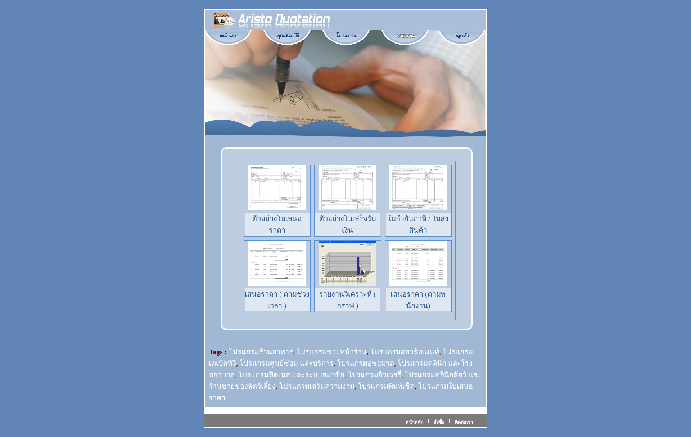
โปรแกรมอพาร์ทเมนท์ (404, 352)
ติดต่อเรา (464, 422)
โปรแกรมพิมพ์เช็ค (386, 386)
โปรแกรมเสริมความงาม (316, 386)
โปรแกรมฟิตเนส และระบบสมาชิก (291, 375)
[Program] (346, 35)
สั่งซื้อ (439, 422)
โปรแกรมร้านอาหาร (261, 352)
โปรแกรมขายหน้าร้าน (332, 352)
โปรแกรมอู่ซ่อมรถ (365, 363)
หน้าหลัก (415, 422)
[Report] (405, 35)
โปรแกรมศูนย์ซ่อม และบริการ (287, 363)
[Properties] (287, 35)
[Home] (228, 35)
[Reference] (462, 35)
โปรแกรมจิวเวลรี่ (374, 375)
